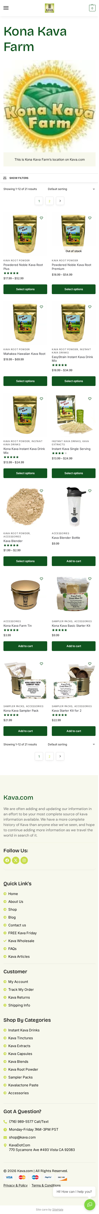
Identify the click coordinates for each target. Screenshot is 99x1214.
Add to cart (74, 561)
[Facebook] (7, 860)
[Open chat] (89, 1204)
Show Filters (19, 178)
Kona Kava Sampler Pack (20, 710)
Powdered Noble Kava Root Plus (23, 267)
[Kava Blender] (25, 507)
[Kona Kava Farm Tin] (25, 595)
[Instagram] (24, 860)
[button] (92, 8)
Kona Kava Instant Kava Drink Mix (24, 451)
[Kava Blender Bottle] (74, 507)
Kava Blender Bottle (66, 537)
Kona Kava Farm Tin (17, 625)
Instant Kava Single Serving (71, 449)
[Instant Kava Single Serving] (74, 415)
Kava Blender (13, 541)
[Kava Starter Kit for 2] (74, 680)
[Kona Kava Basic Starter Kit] (74, 595)
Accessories (12, 536)
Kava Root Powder (16, 260)
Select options (25, 289)
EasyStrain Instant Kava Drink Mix (72, 359)
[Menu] (10, 8)
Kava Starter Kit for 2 (67, 710)
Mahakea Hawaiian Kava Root (24, 353)
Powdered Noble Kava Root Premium (71, 267)
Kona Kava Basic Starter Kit (71, 625)
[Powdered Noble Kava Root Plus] (25, 234)
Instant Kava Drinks (66, 441)
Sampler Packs (62, 621)
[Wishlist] (41, 217)
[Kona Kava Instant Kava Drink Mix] (25, 415)
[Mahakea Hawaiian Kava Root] (25, 323)
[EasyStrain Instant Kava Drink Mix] (74, 323)
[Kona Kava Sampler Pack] (25, 680)
